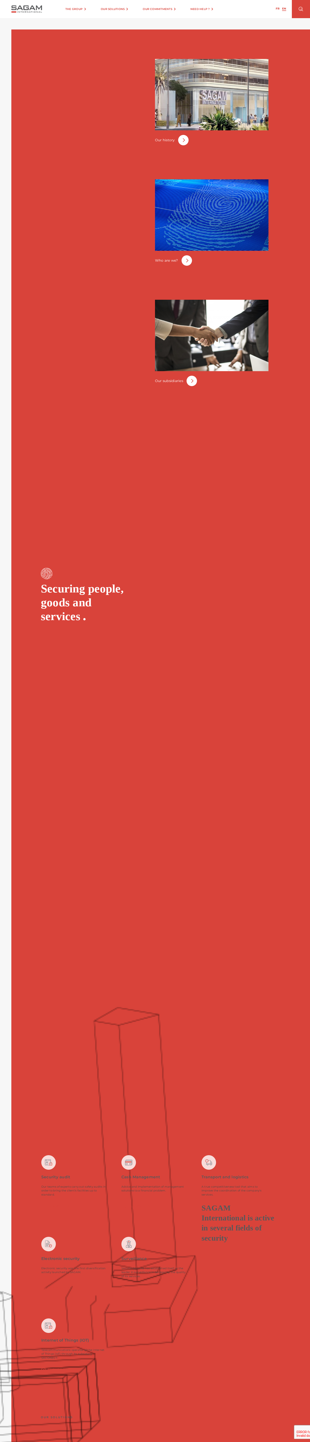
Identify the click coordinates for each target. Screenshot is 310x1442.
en (284, 8)
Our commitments (157, 9)
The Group (74, 9)
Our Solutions (113, 9)
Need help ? (200, 9)
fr (278, 8)
